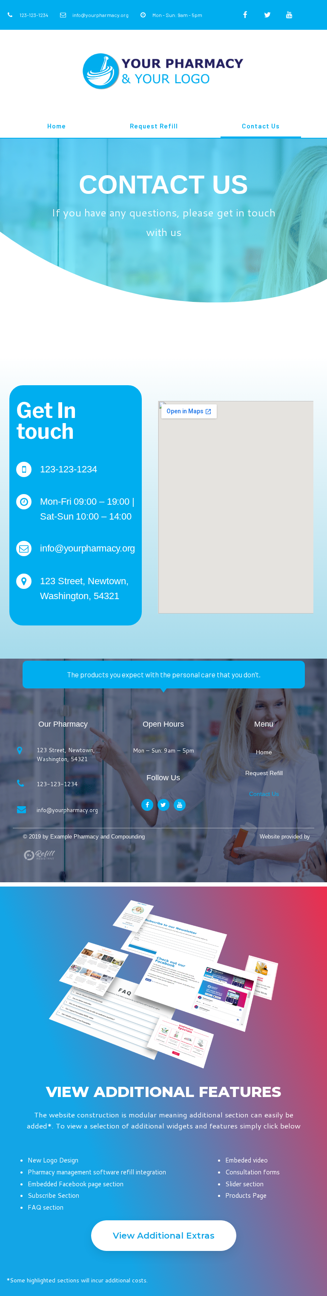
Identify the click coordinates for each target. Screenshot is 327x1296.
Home (56, 126)
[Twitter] (267, 15)
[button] (163, 1235)
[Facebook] (245, 15)
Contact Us (261, 126)
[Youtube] (289, 15)
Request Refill (154, 126)
